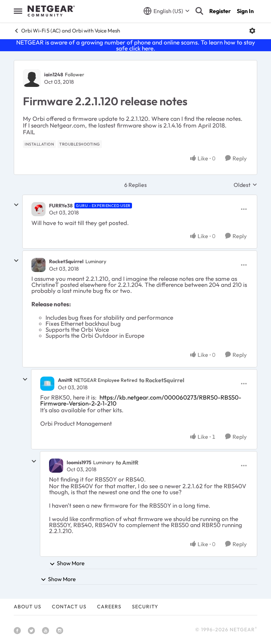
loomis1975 (79, 462)
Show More (71, 563)
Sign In (245, 10)
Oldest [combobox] (245, 185)
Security (145, 606)
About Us (27, 606)
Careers (109, 606)
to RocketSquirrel (161, 380)
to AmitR (127, 462)
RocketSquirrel (66, 261)
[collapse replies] (16, 205)
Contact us (69, 606)
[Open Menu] (252, 31)
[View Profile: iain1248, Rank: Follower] (32, 78)
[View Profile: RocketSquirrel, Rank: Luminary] (38, 265)
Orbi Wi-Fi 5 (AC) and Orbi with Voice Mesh (70, 30)
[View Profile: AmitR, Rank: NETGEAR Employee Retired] (47, 384)
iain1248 (53, 74)
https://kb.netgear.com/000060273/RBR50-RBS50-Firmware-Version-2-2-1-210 (140, 400)
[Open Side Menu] (18, 11)
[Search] (199, 11)
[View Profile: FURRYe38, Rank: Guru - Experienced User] (38, 209)
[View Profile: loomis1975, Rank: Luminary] (56, 466)
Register (220, 10)
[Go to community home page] (51, 11)
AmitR (65, 380)
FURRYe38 (61, 205)
